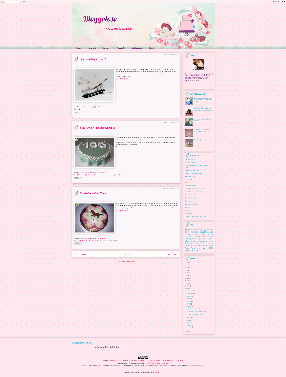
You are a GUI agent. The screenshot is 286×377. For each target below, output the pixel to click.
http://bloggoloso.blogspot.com (160, 363)
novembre (189, 293)
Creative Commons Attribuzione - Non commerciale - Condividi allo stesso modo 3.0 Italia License (158, 360)
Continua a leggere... (123, 78)
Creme (187, 234)
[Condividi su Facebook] (81, 112)
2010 (186, 286)
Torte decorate (119, 175)
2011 (186, 283)
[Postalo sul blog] (77, 112)
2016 (186, 270)
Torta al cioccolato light (192, 170)
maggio (188, 317)
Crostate (195, 234)
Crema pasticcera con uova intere (195, 189)
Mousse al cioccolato (191, 204)
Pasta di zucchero (100, 175)
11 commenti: (102, 238)
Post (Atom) (130, 261)
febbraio (188, 325)
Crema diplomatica (190, 195)
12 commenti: (102, 107)
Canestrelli (188, 207)
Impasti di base (190, 240)
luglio (188, 304)
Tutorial (120, 47)
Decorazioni (189, 236)
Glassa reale (81, 175)
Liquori (197, 240)
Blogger (157, 372)
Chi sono (106, 47)
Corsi (151, 47)
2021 (186, 267)
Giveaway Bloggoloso (191, 238)
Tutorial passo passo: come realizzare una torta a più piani (203, 109)
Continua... (188, 82)
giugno (188, 306)
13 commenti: (102, 172)
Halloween (210, 238)
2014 (186, 275)
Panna (205, 241)
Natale (195, 241)
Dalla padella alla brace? (92, 59)
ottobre (188, 296)
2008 (186, 331)
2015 (186, 273)
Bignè (186, 182)
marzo (188, 322)
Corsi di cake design (196, 233)
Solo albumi (202, 245)
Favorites (91, 47)
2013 (186, 278)
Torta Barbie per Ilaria (200, 140)
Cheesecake (194, 231)
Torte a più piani (198, 248)
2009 (186, 288)
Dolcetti (198, 236)
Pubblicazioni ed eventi (194, 243)
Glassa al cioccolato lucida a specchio (196, 216)
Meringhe (188, 210)
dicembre (189, 291)
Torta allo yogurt (190, 159)
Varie (78, 109)
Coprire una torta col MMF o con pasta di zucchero (202, 130)
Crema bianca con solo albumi (194, 192)
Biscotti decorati (195, 229)
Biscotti (187, 229)
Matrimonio (89, 175)
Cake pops (204, 229)
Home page (126, 254)
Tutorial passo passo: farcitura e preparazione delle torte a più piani (203, 99)
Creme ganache (190, 201)
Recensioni (210, 243)
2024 (186, 265)
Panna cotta (188, 213)
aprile (188, 320)
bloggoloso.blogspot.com (148, 362)
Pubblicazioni (136, 47)
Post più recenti (80, 254)
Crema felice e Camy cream (193, 198)
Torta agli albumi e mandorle (193, 173)
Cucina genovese (207, 234)
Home (78, 47)
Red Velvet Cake (190, 176)
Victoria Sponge (190, 162)
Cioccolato (203, 231)
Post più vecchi (172, 254)
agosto (188, 301)
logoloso (100, 19)
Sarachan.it (110, 175)
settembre (189, 298)
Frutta (205, 236)
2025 (186, 262)
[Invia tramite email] (75, 112)
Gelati (211, 236)
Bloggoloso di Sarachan (116, 360)
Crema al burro (82, 240)
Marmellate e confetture (206, 240)
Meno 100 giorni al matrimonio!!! (97, 127)
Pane (200, 241)
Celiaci (187, 231)
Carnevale (210, 229)
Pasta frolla (188, 179)
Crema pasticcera (190, 185)
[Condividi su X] (79, 112)
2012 (186, 281)
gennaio (188, 328)
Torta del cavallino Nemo (92, 193)
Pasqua (211, 241)
